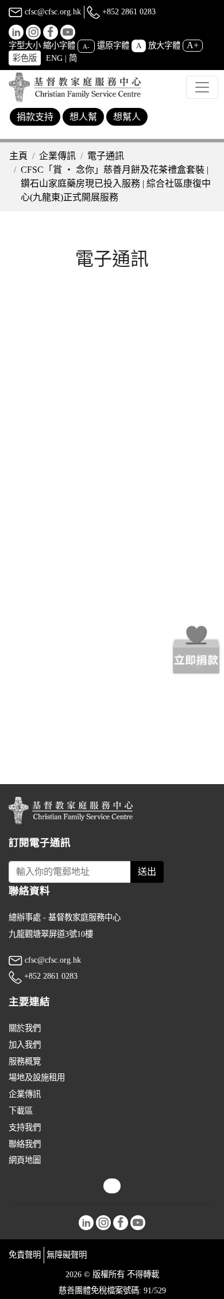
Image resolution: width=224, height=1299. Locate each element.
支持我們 (25, 1127)
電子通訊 (105, 156)
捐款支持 (35, 117)
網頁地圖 (25, 1160)
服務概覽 (25, 1061)
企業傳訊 (57, 156)
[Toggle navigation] (202, 87)
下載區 (21, 1110)
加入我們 (25, 1044)
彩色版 (25, 58)
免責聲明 (25, 1254)
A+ (193, 45)
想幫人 (127, 117)
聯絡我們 (25, 1144)
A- (86, 45)
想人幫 (83, 117)
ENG (54, 58)
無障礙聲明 (67, 1254)
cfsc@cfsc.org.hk (51, 11)
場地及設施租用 (37, 1077)
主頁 (18, 156)
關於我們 (25, 1028)
